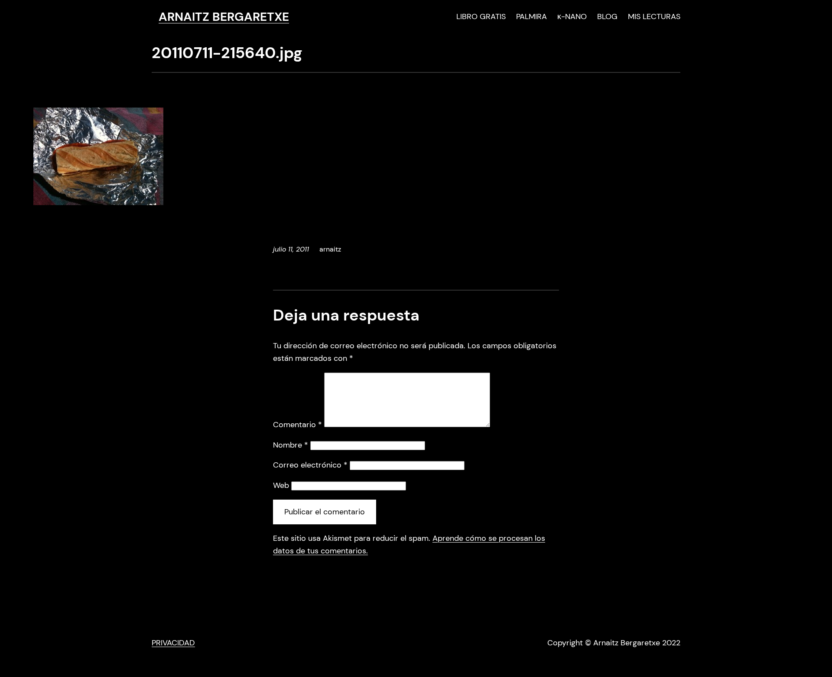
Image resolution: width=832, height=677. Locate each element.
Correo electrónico (310, 465)
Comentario (297, 424)
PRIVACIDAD (173, 643)
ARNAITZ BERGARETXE (224, 17)
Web (281, 485)
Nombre (290, 445)
